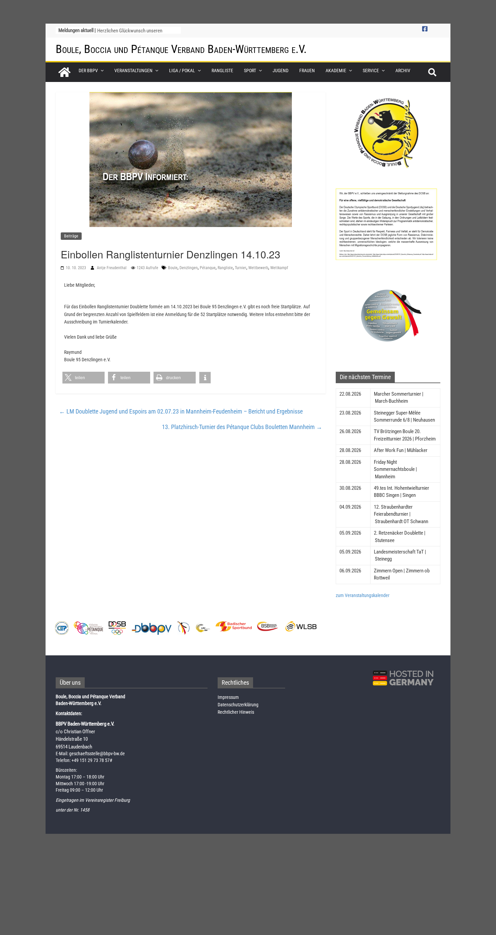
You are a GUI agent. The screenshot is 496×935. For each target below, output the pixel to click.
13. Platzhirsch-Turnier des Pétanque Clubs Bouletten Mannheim (242, 426)
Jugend (280, 70)
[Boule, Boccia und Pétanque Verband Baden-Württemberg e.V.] (64, 72)
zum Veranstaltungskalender (362, 595)
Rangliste (222, 70)
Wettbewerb (258, 267)
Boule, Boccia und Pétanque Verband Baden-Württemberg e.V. (181, 49)
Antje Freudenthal (112, 267)
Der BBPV (88, 70)
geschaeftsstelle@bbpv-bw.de (97, 753)
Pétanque (208, 267)
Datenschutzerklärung (238, 704)
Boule (172, 267)
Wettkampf (279, 267)
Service (371, 70)
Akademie (336, 70)
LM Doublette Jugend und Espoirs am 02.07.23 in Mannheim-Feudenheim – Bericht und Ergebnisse (181, 411)
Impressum (228, 697)
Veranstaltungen (133, 70)
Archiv (402, 70)
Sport (250, 70)
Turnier (240, 267)
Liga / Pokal (182, 70)
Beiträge (71, 236)
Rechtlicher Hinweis (236, 712)
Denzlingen (189, 267)
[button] (83, 378)
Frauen (307, 70)
